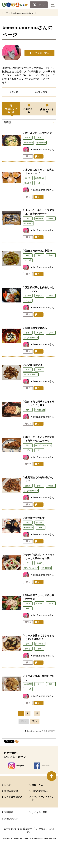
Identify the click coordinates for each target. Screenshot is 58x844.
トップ (5, 13)
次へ (34, 721)
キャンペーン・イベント (43, 798)
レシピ (7, 785)
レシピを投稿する (13, 797)
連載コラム (37, 785)
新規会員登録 (11, 791)
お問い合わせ (11, 819)
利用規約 (8, 812)
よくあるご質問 (40, 812)
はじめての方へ (40, 791)
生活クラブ (30, 828)
